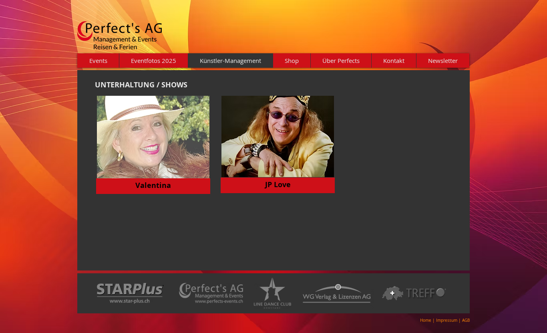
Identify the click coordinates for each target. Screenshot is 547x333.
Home (425, 320)
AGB (466, 320)
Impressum (447, 320)
